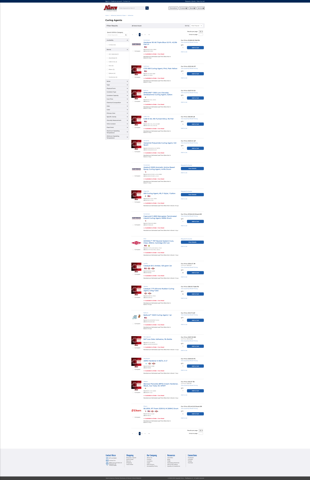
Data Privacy (150, 464)
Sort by (187, 25)
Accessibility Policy (152, 466)
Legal (148, 462)
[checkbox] (107, 44)
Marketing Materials (173, 462)
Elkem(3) (111, 69)
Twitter (190, 461)
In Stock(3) (112, 45)
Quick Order (129, 459)
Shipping (129, 462)
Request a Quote (131, 457)
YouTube (190, 462)
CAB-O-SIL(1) (113, 62)
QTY (182, 45)
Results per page (192, 31)
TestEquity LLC (189, 478)
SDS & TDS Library (172, 464)
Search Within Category (115, 32)
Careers (149, 459)
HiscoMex (170, 457)
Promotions (173, 8)
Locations (149, 461)
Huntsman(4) (113, 77)
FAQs (168, 461)
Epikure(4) (112, 73)
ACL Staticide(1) (114, 54)
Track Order (129, 464)
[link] (132, 34)
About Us (149, 457)
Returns (128, 461)
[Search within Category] (126, 35)
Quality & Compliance (173, 466)
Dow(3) (111, 65)
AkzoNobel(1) (113, 58)
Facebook (191, 457)
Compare (137, 51)
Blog (168, 459)
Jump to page (193, 34)
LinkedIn (190, 459)
